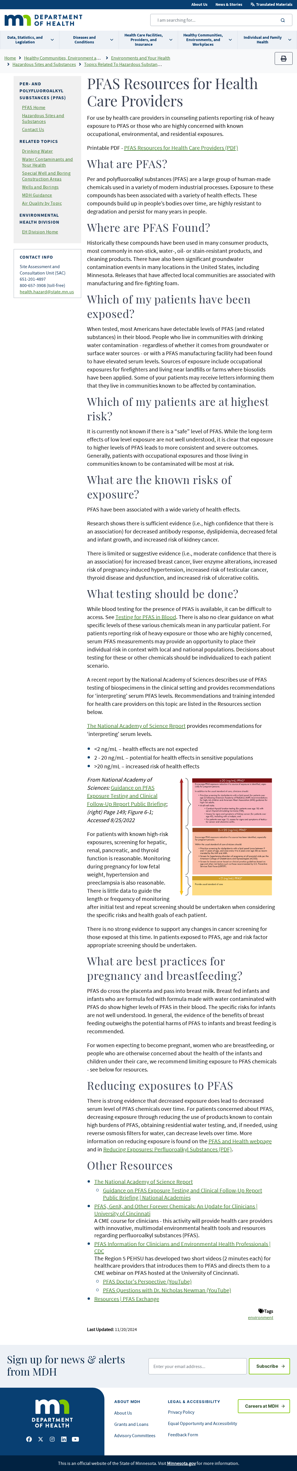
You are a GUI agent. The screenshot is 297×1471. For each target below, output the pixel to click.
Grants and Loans (131, 1424)
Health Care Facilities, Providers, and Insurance (143, 39)
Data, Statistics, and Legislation (25, 40)
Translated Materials (274, 4)
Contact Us (33, 129)
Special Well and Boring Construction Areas (46, 176)
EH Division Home (40, 232)
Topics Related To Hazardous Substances (124, 64)
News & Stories (228, 4)
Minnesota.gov (181, 1463)
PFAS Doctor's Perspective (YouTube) (147, 1281)
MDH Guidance (37, 195)
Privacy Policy (181, 1412)
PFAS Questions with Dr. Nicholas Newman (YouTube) (167, 1290)
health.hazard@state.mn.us (47, 291)
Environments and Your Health (140, 58)
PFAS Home (34, 107)
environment (260, 1317)
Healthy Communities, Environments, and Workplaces (203, 39)
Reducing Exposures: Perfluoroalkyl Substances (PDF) (167, 1149)
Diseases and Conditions (84, 40)
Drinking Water (37, 151)
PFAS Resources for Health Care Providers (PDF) (181, 147)
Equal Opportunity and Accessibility (202, 1423)
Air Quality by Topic (42, 203)
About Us (199, 4)
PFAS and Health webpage (240, 1141)
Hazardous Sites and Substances (44, 64)
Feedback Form (183, 1434)
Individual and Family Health (263, 40)
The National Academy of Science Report (136, 725)
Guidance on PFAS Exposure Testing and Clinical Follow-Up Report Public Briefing (126, 795)
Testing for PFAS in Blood (145, 617)
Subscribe (273, 1366)
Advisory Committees (134, 1435)
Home (10, 58)
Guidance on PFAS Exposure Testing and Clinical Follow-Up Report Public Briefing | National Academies (182, 1194)
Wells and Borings (40, 187)
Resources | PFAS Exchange (126, 1298)
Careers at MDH (261, 1406)
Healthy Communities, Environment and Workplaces (74, 58)
